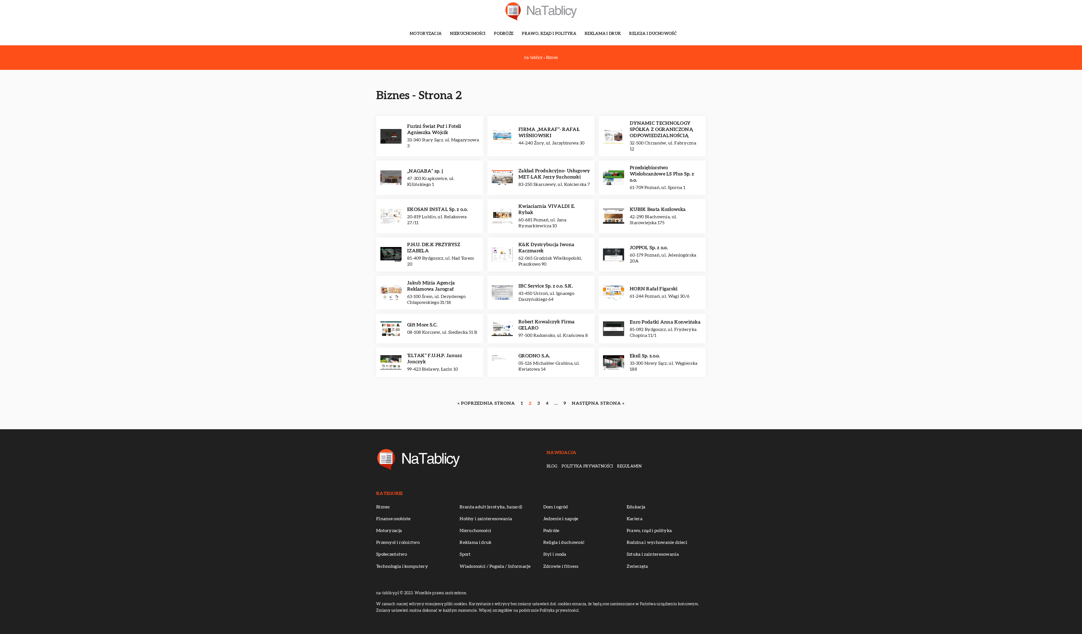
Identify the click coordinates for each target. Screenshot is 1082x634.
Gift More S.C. (422, 324)
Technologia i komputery (402, 566)
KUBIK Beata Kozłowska (658, 209)
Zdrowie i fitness (561, 566)
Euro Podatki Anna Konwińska (665, 322)
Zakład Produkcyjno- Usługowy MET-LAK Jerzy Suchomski (554, 173)
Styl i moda (554, 554)
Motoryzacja (426, 34)
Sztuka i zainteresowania (653, 554)
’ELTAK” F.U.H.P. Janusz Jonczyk (434, 358)
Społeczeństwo (391, 554)
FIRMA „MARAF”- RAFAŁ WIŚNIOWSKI (549, 132)
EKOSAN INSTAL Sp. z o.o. (437, 209)
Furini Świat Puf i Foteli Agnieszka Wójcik (434, 129)
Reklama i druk (603, 34)
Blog (552, 466)
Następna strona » (598, 403)
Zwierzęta (637, 566)
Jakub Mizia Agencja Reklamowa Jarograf (431, 286)
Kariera (634, 519)
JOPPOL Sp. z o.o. (649, 247)
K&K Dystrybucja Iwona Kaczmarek (546, 247)
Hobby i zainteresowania (486, 519)
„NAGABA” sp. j (425, 171)
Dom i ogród (555, 507)
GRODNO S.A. (534, 355)
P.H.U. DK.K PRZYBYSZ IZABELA (433, 247)
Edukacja (636, 507)
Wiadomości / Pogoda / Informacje (495, 566)
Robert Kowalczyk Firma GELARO (546, 324)
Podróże (503, 34)
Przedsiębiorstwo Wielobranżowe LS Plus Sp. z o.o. (662, 174)
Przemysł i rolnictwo (398, 542)
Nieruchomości (467, 34)
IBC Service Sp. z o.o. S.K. (545, 286)
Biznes (383, 507)
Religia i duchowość (653, 34)
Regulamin (629, 466)
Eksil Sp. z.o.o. (645, 355)
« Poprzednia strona (486, 403)
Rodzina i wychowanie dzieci (657, 542)
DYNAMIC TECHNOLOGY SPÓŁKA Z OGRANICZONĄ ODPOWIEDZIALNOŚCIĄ (661, 129)
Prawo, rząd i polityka (549, 34)
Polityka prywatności (587, 466)
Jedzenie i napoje (560, 519)
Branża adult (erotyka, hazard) (491, 507)
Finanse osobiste (393, 519)
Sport (465, 554)
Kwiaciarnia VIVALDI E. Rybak (546, 209)
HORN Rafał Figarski (654, 288)
